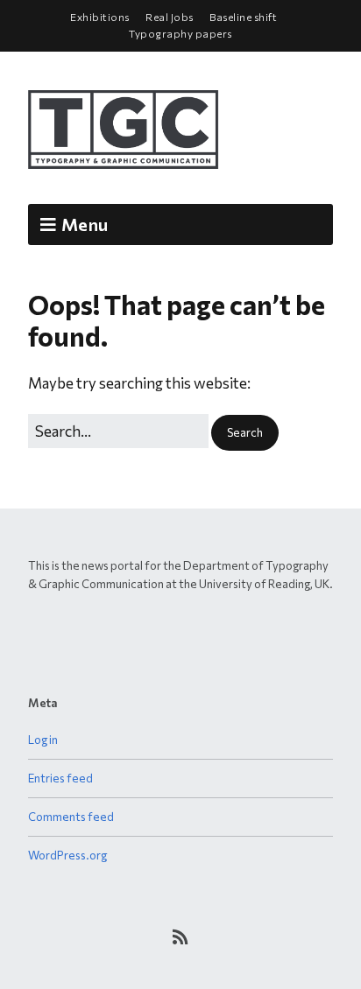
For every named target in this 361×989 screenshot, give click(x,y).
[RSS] (181, 936)
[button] (245, 433)
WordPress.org (67, 855)
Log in (43, 740)
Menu (84, 224)
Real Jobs (169, 17)
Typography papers (180, 33)
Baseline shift (243, 17)
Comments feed (71, 817)
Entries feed (60, 778)
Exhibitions (100, 17)
